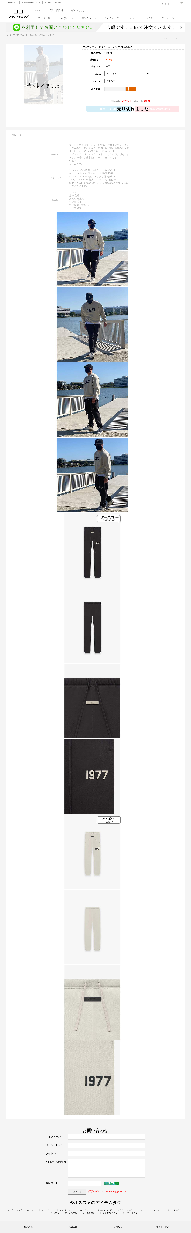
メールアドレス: (54, 1145)
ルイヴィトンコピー (125, 1210)
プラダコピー (56, 1213)
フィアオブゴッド (20, 35)
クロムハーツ (112, 18)
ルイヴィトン (66, 18)
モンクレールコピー (68, 1210)
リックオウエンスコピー (109, 1213)
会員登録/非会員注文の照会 (31, 2)
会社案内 (118, 1227)
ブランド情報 (55, 10)
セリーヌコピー (174, 1210)
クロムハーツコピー (106, 1210)
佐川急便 (58, 2)
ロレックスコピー (72, 1213)
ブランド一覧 (43, 18)
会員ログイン (12, 2)
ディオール (168, 18)
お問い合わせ (78, 10)
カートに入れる (110, 109)
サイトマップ (162, 1227)
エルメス (132, 18)
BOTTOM (33, 35)
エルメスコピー (158, 1210)
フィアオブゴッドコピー (171, 38)
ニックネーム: (53, 1136)
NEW (38, 10)
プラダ (149, 18)
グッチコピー (142, 1210)
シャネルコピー (89, 1213)
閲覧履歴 (48, 2)
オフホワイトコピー (131, 1213)
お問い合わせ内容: (56, 1161)
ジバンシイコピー (87, 1210)
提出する (77, 1192)
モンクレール (89, 18)
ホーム (8, 35)
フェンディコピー (49, 1210)
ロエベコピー (32, 1210)
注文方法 (73, 1227)
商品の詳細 (16, 135)
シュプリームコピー (15, 1210)
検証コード (52, 1183)
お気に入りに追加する (159, 109)
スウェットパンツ (46, 35)
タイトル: (51, 1153)
